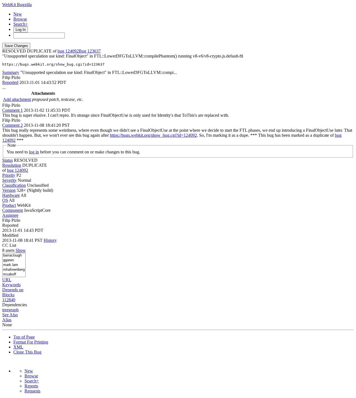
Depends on (12, 289)
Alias (6, 319)
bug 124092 (68, 51)
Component (12, 210)
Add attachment (17, 99)
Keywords (11, 284)
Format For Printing (30, 342)
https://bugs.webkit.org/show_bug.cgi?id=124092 (153, 135)
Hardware (11, 195)
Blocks (8, 294)
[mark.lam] (14, 265)
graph (14, 309)
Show (21, 250)
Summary (10, 72)
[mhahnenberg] (14, 269)
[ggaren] (14, 260)
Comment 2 (12, 125)
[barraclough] (14, 255)
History (50, 240)
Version (9, 190)
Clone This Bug (27, 352)
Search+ (20, 24)
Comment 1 (12, 110)
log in (34, 152)
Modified (10, 235)
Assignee (10, 215)
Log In (21, 30)
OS (5, 200)
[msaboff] (14, 274)
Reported (10, 82)
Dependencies (14, 304)
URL (6, 279)
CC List (9, 245)
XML (18, 347)
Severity (9, 180)
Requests (32, 391)
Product (9, 205)
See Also (10, 314)
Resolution (11, 165)
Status (7, 160)
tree (5, 309)
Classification (14, 185)
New (17, 14)
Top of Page (24, 337)
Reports (31, 386)
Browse (20, 19)
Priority (8, 175)
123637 (94, 51)
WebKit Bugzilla (17, 4)
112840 (8, 299)
